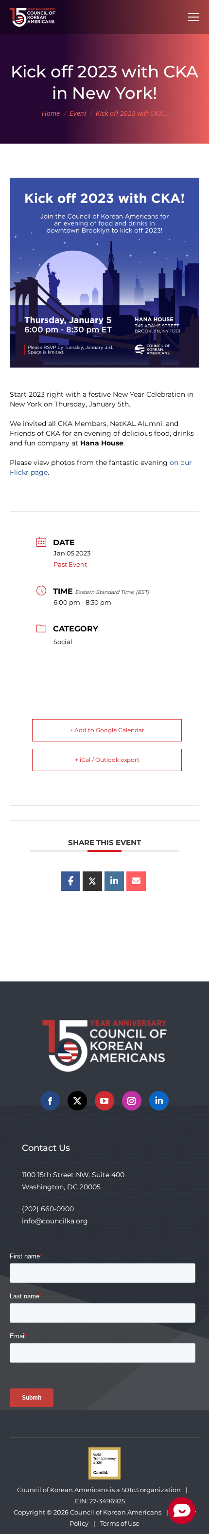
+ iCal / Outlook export (107, 759)
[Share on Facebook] (70, 881)
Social (62, 642)
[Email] (136, 881)
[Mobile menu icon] (193, 17)
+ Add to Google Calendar (107, 730)
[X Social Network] (92, 881)
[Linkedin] (114, 881)
